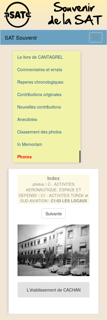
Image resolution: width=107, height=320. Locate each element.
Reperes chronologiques (40, 82)
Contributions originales (39, 94)
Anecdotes (27, 119)
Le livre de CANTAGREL (40, 57)
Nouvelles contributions (39, 107)
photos (38, 184)
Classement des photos (39, 132)
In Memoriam (29, 144)
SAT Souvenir (21, 37)
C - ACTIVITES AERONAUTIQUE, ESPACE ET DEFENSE (50, 189)
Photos (24, 157)
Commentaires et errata (39, 69)
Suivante (53, 213)
